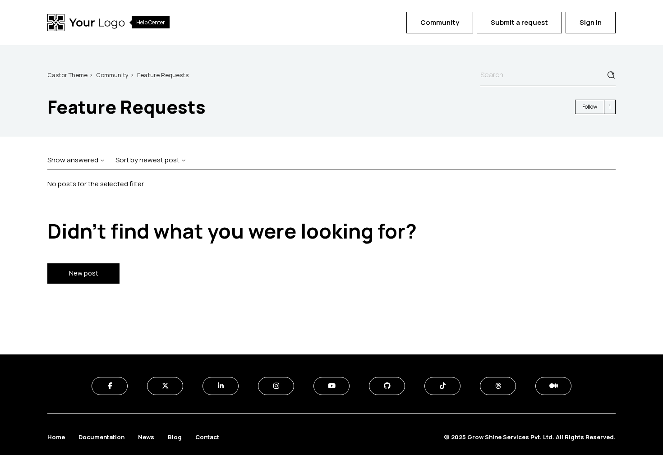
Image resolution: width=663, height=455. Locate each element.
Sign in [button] (591, 22)
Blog (175, 437)
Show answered (73, 160)
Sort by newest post (148, 160)
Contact (207, 437)
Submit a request (519, 22)
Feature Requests (163, 75)
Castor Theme (67, 75)
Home (56, 437)
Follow (589, 106)
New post (83, 273)
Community (439, 22)
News (146, 437)
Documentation (101, 437)
